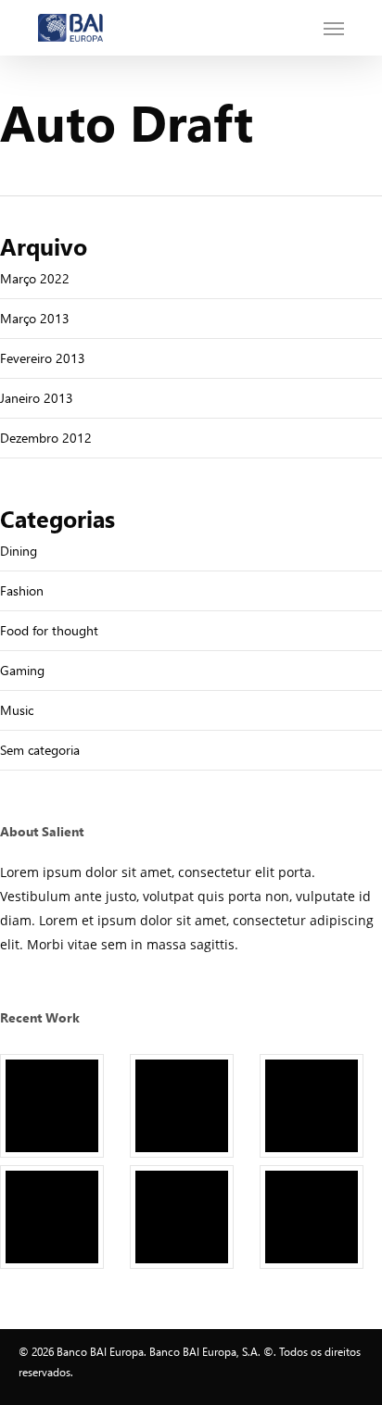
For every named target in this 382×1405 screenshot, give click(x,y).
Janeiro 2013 (36, 398)
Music (16, 710)
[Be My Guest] (191, 1217)
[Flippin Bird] (321, 1217)
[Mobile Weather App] (61, 1106)
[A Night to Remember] (321, 1106)
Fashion (22, 590)
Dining (18, 550)
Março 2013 (35, 318)
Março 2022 (35, 278)
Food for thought (49, 630)
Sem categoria (40, 750)
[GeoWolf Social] (191, 1106)
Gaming (22, 670)
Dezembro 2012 (46, 437)
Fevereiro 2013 (42, 358)
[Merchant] (61, 1217)
